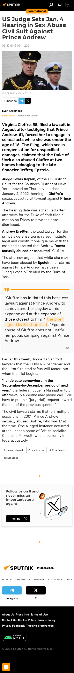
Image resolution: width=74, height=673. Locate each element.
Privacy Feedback (13, 625)
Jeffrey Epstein (58, 449)
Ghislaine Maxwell (13, 449)
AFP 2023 (10, 93)
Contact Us (9, 620)
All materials (8, 115)
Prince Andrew (36, 449)
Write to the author (28, 115)
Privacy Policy (46, 620)
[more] (67, 348)
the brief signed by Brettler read (34, 322)
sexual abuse (11, 457)
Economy (55, 579)
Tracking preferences (40, 625)
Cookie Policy (27, 620)
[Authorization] (51, 4)
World (7, 579)
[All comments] (6, 667)
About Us (8, 614)
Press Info (22, 614)
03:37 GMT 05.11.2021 (16, 45)
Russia (39, 579)
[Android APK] (15, 637)
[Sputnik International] (12, 6)
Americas (23, 579)
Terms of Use (39, 614)
